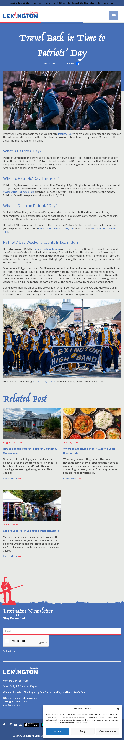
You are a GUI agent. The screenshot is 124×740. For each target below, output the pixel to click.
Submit (7, 651)
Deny (82, 731)
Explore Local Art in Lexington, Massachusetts (31, 530)
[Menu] (113, 15)
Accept (57, 731)
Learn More (10, 478)
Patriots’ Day (65, 133)
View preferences (107, 731)
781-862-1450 (11, 705)
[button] (117, 708)
